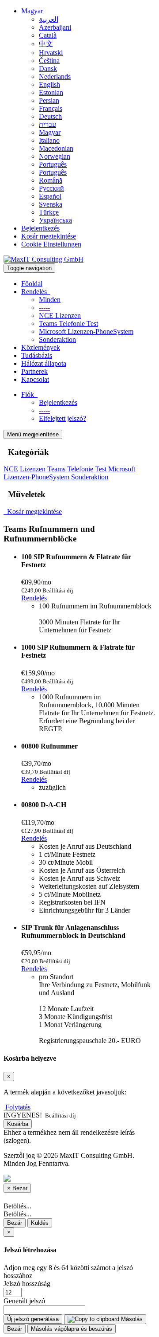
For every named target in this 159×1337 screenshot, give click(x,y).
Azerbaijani (55, 27)
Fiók (29, 394)
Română (50, 180)
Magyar (32, 11)
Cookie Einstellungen (51, 244)
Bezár (14, 1222)
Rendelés (35, 291)
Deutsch (50, 116)
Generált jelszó (24, 1301)
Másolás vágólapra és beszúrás (71, 1328)
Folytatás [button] (17, 1107)
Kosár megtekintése (48, 236)
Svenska (50, 204)
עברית (47, 124)
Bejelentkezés (40, 228)
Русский (51, 188)
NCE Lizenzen (60, 315)
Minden (50, 299)
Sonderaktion (57, 339)
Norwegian (54, 156)
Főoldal (31, 283)
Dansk (48, 68)
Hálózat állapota (43, 363)
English (49, 84)
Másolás (131, 1319)
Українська (55, 220)
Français (50, 108)
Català (48, 35)
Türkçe (49, 212)
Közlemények (40, 347)
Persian (49, 100)
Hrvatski (51, 52)
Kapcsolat (35, 379)
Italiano (49, 140)
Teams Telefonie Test (68, 323)
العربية (48, 19)
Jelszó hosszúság (27, 1283)
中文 (46, 43)
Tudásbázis (36, 355)
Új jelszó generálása (33, 1319)
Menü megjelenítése (33, 434)
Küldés (40, 1222)
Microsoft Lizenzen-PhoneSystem (86, 331)
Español (50, 196)
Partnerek (34, 371)
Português (53, 164)
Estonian (51, 92)
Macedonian (56, 148)
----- (44, 307)
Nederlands (55, 76)
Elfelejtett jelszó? (62, 418)
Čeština (49, 60)
